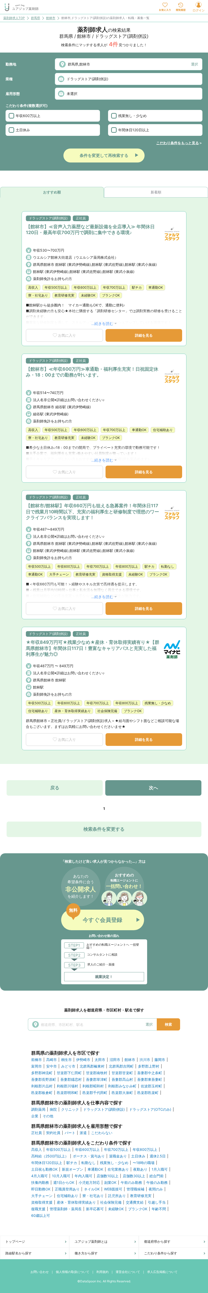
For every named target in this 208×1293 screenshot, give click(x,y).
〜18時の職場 (143, 1163)
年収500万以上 (58, 1149)
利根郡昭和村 (93, 1086)
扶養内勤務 (40, 1182)
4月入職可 (39, 1176)
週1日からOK (63, 1182)
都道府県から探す (157, 1241)
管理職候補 (135, 1189)
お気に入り (67, 335)
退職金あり (118, 1156)
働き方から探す (86, 1253)
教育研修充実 (140, 1196)
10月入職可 (61, 1176)
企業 (34, 1116)
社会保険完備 (111, 1202)
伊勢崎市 (83, 1059)
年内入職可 (83, 1176)
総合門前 (156, 1176)
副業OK (110, 1182)
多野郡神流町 (42, 1073)
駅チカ (71, 1163)
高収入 (36, 1149)
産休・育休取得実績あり (76, 1202)
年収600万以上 (28, 115)
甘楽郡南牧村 (96, 1073)
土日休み (23, 130)
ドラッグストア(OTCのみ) (150, 1109)
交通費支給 (135, 1202)
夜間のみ (156, 1189)
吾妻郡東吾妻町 (149, 1079)
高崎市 (51, 1059)
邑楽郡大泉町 (122, 1092)
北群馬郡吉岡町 (121, 1066)
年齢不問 (159, 1209)
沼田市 (115, 1059)
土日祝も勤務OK (44, 1169)
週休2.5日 (158, 1156)
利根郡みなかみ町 (122, 1086)
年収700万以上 (116, 1149)
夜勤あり (140, 1169)
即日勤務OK (40, 1189)
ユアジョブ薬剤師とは (91, 1241)
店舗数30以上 (134, 1176)
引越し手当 (157, 1202)
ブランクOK (137, 1209)
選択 (194, 64)
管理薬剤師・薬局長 (66, 1209)
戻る (54, 787)
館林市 (50, 18)
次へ (153, 787)
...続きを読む (102, 323)
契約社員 (53, 1133)
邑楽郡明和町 (67, 1092)
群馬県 (35, 18)
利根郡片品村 (42, 1086)
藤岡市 (159, 1059)
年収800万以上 (145, 1149)
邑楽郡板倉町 (42, 1092)
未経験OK (116, 1209)
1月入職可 (160, 1169)
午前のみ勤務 (131, 1182)
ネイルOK (92, 1189)
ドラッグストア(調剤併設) (104, 1109)
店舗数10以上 (107, 1176)
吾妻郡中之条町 (149, 1073)
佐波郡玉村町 (151, 1086)
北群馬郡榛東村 (92, 1066)
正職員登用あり (67, 1189)
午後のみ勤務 (157, 1182)
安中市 (51, 1066)
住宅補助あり (67, 1196)
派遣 (83, 1133)
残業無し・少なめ (132, 115)
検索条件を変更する (104, 829)
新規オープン (72, 1169)
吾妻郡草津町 (96, 1079)
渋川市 (145, 1059)
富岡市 (36, 1066)
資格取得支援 (42, 1202)
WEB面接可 (113, 1189)
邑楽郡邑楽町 (148, 1092)
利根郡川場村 (67, 1086)
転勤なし (88, 1163)
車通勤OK (95, 1169)
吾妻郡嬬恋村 (71, 1079)
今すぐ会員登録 (102, 919)
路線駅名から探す (18, 1253)
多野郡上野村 (148, 1066)
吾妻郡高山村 (122, 1079)
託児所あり (117, 1196)
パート (70, 1133)
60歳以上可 (40, 1215)
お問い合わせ (39, 1272)
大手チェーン (42, 1196)
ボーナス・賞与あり (89, 1156)
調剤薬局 (38, 1109)
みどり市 (68, 1066)
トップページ (15, 1241)
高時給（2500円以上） (49, 1156)
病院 (53, 1109)
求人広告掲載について (162, 1272)
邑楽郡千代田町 (94, 1092)
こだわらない (101, 1133)
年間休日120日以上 (133, 130)
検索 (168, 1024)
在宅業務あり (118, 1169)
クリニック (70, 1109)
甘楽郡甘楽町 (122, 1073)
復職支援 (38, 1209)
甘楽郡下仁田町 (69, 1073)
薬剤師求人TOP (14, 18)
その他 (48, 1116)
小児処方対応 (89, 1182)
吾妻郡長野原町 (43, 1079)
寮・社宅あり (93, 1196)
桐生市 (66, 1059)
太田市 (100, 1059)
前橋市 (36, 1059)
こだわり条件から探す (160, 1253)
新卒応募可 (95, 1209)
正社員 (36, 1133)
